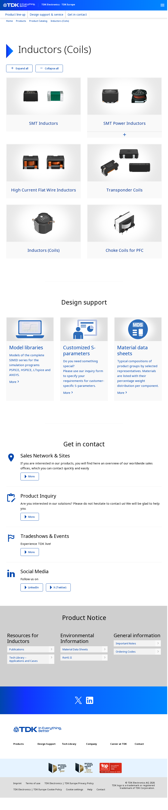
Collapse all (52, 68)
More (31, 476)
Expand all (22, 68)
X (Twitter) (59, 587)
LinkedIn (33, 587)
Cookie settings (74, 789)
